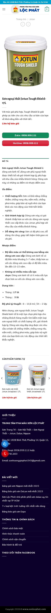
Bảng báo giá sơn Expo (14, 511)
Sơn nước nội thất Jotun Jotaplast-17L (11, 390)
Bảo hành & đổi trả (12, 544)
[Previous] (2, 383)
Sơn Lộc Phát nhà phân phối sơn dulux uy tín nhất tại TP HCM (25, 498)
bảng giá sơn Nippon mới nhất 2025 (20, 485)
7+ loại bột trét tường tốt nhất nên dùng (23, 506)
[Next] (49, 383)
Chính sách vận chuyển (14, 539)
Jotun (32, 19)
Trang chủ (21, 19)
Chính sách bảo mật (12, 528)
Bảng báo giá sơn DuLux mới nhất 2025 (22, 491)
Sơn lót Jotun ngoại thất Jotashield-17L (36, 390)
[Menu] (4, 9)
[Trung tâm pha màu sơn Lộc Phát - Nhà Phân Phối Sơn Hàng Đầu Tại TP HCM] (25, 9)
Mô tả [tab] (5, 161)
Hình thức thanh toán (13, 533)
